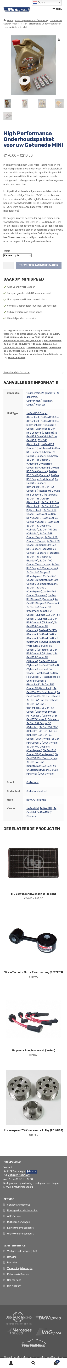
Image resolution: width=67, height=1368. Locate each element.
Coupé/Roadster (35, 404)
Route (32, 1171)
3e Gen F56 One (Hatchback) (42, 700)
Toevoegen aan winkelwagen (38, 265)
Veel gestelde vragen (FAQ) (22, 1251)
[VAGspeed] (48, 1331)
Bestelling (12, 1262)
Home (10, 20)
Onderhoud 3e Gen (22, 351)
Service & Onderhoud (18, 1204)
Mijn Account (14, 1285)
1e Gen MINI (32, 808)
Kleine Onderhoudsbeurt (20, 1227)
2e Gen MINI (46, 808)
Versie (6, 251)
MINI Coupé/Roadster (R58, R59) (31, 20)
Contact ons (14, 1280)
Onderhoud (32, 782)
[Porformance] (33, 1342)
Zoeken (33, 1363)
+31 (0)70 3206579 (19, 1175)
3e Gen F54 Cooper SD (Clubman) (41, 626)
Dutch (41, 2)
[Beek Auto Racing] (18, 1318)
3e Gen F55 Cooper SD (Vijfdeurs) (41, 657)
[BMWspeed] (48, 1318)
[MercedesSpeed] (18, 1331)
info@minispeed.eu (22, 1187)
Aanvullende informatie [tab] (16, 372)
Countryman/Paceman (39, 400)
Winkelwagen (51, 1360)
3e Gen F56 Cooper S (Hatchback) (43, 680)
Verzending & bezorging (20, 1268)
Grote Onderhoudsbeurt (20, 1233)
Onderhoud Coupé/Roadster (46, 354)
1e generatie (33, 393)
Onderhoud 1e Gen (37, 347)
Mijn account (11, 1363)
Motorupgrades (16, 357)
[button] (59, 39)
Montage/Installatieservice (22, 1210)
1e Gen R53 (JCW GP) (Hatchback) (41, 440)
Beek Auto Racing (36, 799)
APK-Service (14, 1216)
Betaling (11, 1257)
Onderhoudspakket (36, 791)
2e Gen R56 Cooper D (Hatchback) (42, 483)
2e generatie (48, 393)
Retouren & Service (18, 1274)
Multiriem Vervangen (18, 1222)
